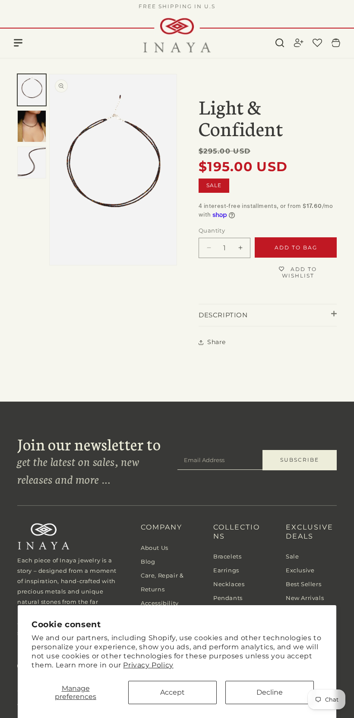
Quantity (212, 230)
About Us (154, 547)
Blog (148, 561)
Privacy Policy (148, 665)
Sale (292, 556)
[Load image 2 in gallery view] (31, 126)
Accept (172, 692)
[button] (279, 42)
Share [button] (216, 342)
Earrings (226, 570)
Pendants (228, 597)
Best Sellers (303, 584)
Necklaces (228, 584)
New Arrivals (305, 597)
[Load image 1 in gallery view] (31, 90)
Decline (269, 692)
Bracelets (227, 556)
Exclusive (300, 570)
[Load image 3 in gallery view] (31, 163)
